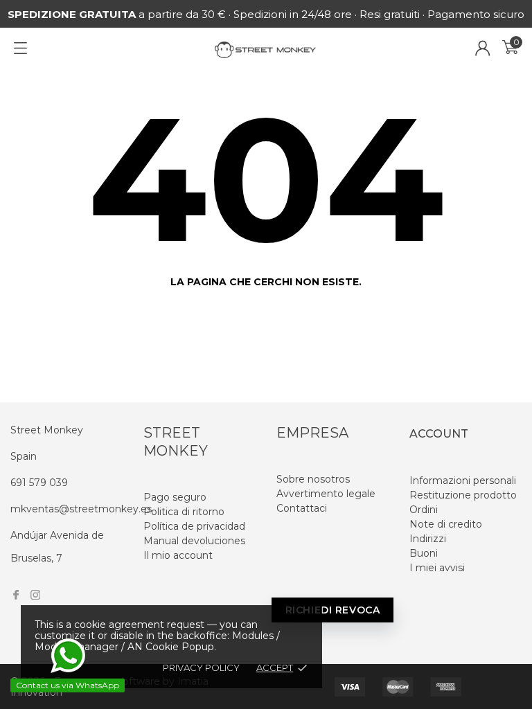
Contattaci (301, 508)
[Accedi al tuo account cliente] (482, 48)
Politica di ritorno (183, 511)
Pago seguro (174, 497)
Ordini (423, 509)
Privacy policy (201, 667)
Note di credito (445, 524)
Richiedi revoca (332, 610)
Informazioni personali (462, 480)
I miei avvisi (437, 568)
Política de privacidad (194, 526)
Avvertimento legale (325, 493)
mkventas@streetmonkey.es (81, 509)
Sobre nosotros (313, 479)
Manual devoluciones (194, 541)
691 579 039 (39, 482)
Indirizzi (427, 538)
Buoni (423, 553)
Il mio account (178, 555)
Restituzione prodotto (463, 495)
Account (438, 433)
